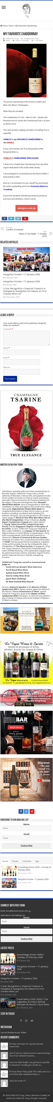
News (11, 26)
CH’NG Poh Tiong (12, 39)
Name (6, 348)
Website (6, 367)
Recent (5, 861)
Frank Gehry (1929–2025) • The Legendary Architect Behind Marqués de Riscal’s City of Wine (33, 1002)
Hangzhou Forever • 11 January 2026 (21, 274)
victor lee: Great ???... (18, 1081)
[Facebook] (21, 811)
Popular (15, 861)
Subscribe (26, 845)
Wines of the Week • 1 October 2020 (33, 234)
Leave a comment (22, 40)
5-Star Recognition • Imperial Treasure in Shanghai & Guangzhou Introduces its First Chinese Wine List (25, 291)
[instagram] (26, 811)
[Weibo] (32, 811)
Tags (37, 861)
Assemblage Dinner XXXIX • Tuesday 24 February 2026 (30, 956)
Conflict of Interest (14, 228)
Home (5, 26)
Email (6, 358)
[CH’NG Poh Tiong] (26, 10)
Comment (8, 329)
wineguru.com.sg (26, 208)
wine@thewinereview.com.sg (18, 911)
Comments (26, 861)
